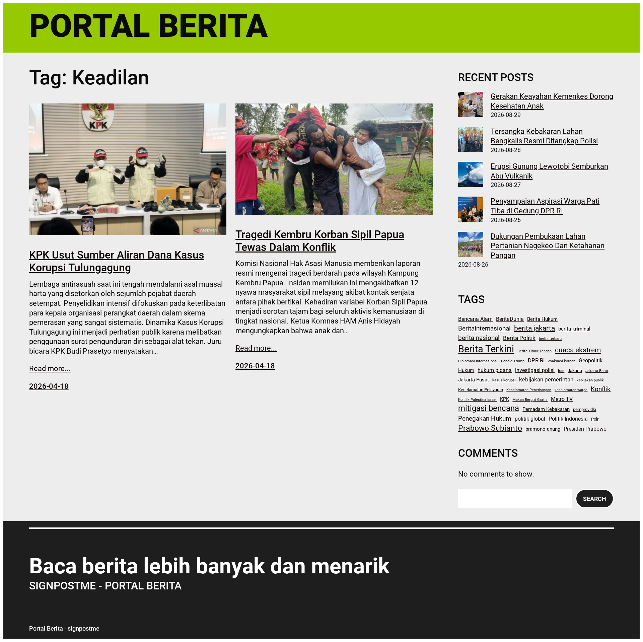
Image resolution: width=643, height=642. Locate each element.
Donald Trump (512, 361)
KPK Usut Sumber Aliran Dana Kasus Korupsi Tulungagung (116, 261)
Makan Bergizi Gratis (530, 400)
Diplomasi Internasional (478, 361)
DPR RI (536, 360)
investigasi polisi (535, 370)
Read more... (50, 368)
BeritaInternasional (484, 328)
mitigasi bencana (488, 408)
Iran (561, 371)
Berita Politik (519, 338)
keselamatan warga (571, 390)
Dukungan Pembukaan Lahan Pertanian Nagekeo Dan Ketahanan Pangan (547, 246)
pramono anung (542, 429)
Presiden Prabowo (585, 429)
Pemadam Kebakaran (546, 409)
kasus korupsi (504, 380)
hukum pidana (495, 370)
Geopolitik (590, 360)
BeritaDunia (510, 319)
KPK (504, 399)
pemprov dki (584, 409)
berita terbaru (550, 339)
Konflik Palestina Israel (477, 400)
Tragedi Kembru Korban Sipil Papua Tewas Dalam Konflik (319, 241)
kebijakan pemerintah (546, 379)
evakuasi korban (561, 361)
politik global (530, 419)
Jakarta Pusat (473, 380)
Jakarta (575, 370)
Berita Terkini (486, 349)
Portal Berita (148, 26)
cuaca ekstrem (578, 350)
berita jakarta (534, 328)
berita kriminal (574, 329)
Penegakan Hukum (484, 418)
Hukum (466, 370)
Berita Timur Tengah (534, 351)
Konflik (601, 389)
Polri (595, 419)
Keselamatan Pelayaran (480, 389)
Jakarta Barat (596, 371)
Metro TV (562, 399)
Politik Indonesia (568, 419)
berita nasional (479, 338)
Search (594, 498)
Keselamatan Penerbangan (528, 390)
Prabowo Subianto (490, 428)
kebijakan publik (590, 380)
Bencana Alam (475, 319)
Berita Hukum (542, 319)
